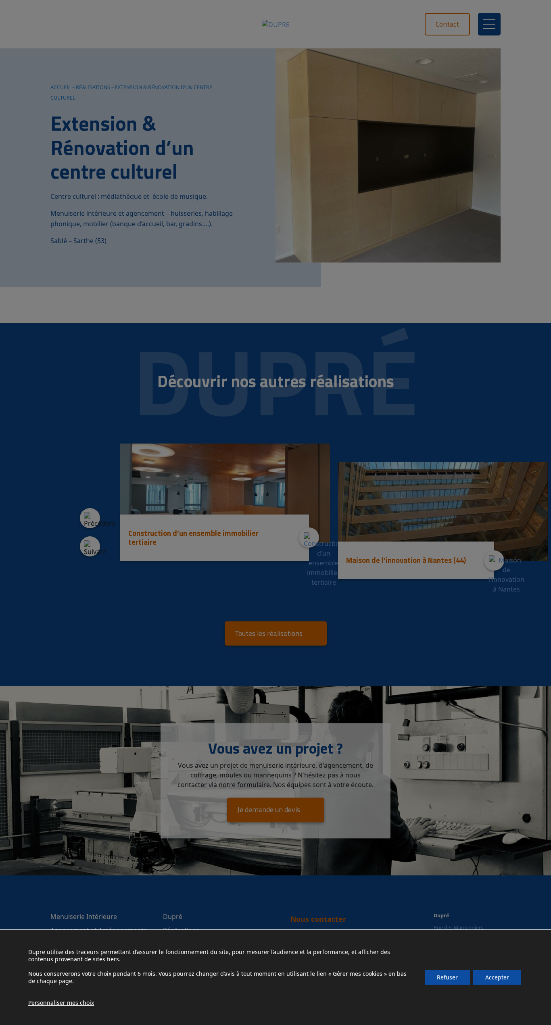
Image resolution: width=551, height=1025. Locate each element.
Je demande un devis (268, 809)
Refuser (447, 977)
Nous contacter (318, 919)
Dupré (172, 916)
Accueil (60, 87)
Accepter (497, 977)
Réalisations (93, 87)
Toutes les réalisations (269, 633)
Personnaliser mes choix (61, 1002)
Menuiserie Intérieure (83, 916)
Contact (447, 24)
